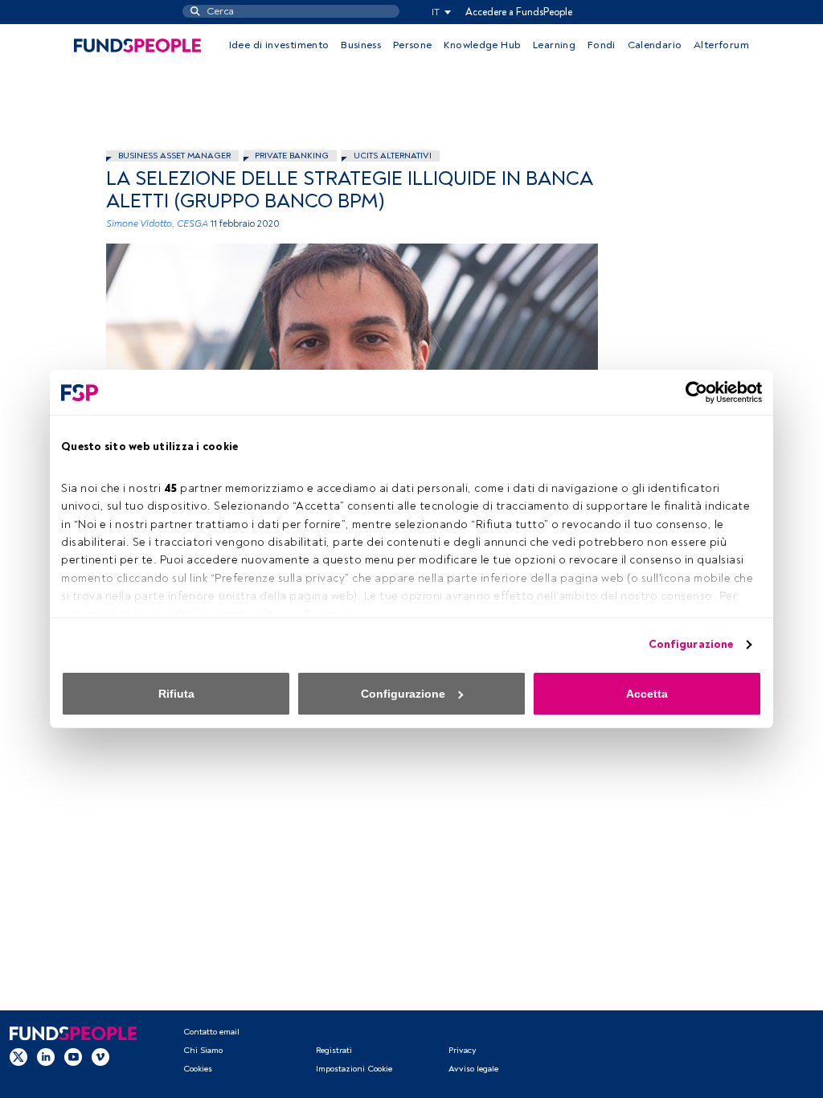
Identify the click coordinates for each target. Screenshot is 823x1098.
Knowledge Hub (482, 45)
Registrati (334, 1050)
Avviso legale (473, 1068)
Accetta (647, 693)
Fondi (602, 45)
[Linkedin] (46, 1057)
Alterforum (721, 45)
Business (361, 45)
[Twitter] (18, 1057)
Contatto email (211, 1031)
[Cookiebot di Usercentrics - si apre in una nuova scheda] (691, 392)
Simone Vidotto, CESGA (157, 224)
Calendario (655, 45)
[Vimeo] (100, 1057)
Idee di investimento (279, 45)
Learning (554, 45)
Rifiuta (176, 693)
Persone (412, 45)
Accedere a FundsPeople (518, 12)
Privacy (462, 1050)
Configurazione (691, 644)
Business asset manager (174, 155)
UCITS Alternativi (393, 155)
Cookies (197, 1068)
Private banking (292, 155)
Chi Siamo (203, 1050)
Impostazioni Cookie (354, 1068)
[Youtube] (73, 1057)
